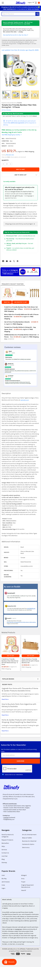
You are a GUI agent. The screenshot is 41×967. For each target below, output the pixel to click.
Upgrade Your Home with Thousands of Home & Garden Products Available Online (20, 689)
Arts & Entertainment (29, 834)
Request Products (7, 840)
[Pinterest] (17, 261)
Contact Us (5, 853)
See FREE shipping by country (11, 134)
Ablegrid (23, 875)
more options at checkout (18, 157)
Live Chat (4, 856)
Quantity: (5, 160)
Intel (3, 875)
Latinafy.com (24, 400)
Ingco (3, 888)
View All (23, 890)
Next (39, 653)
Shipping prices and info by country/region (19, 224)
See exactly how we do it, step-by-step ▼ (15, 35)
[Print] (10, 261)
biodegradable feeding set (23, 43)
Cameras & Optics (28, 844)
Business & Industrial (29, 841)
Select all (7, 302)
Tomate (19, 102)
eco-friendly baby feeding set (16, 42)
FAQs (3, 846)
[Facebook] (3, 261)
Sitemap (4, 862)
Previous (2, 653)
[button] (20, 175)
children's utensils (29, 42)
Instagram (18, 929)
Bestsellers (5, 843)
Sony (22, 878)
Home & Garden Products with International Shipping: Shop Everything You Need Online (19, 721)
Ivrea (3, 885)
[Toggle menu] (2, 3)
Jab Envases (6, 882)
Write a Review (6, 110)
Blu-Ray (4, 878)
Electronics (26, 847)
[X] (14, 261)
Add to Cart (10, 655)
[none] (20, 70)
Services (4, 849)
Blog (3, 859)
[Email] (6, 261)
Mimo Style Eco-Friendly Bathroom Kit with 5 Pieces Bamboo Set (30, 660)
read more (5, 699)
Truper (23, 882)
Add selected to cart (20, 302)
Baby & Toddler (27, 838)
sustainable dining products (9, 43)
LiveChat (6, 817)
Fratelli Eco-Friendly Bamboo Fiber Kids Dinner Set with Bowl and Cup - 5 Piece (10, 661)
